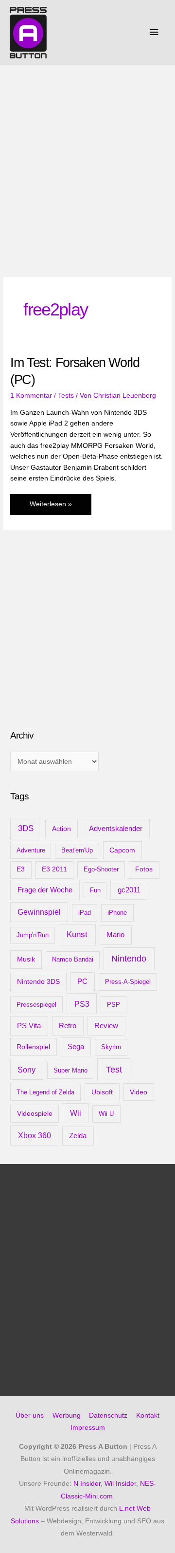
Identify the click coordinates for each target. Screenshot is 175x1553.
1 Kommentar (31, 395)
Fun (95, 890)
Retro (67, 1025)
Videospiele (34, 1113)
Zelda (78, 1136)
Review (106, 1026)
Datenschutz (108, 1415)
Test (114, 1069)
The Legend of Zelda (45, 1092)
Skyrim (111, 1047)
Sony (26, 1070)
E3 (21, 869)
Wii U (106, 1113)
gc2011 (129, 890)
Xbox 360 (34, 1135)
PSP (113, 1004)
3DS (26, 828)
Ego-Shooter (101, 869)
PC (82, 981)
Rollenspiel (33, 1047)
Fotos (144, 869)
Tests (66, 395)
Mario (115, 934)
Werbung (66, 1415)
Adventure (31, 850)
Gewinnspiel (39, 912)
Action (61, 828)
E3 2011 (54, 869)
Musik (26, 959)
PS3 (81, 1003)
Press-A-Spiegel (128, 981)
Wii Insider (120, 1483)
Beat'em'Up (77, 850)
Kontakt (147, 1415)
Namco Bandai (72, 959)
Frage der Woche (45, 890)
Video (138, 1092)
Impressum (87, 1427)
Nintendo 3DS (38, 981)
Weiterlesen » (50, 507)
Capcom (122, 850)
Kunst (77, 934)
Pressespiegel (36, 1004)
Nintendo (128, 958)
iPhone (117, 912)
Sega (76, 1047)
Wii (75, 1113)
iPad (84, 912)
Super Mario (70, 1070)
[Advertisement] (87, 157)
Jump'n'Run (33, 935)
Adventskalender (115, 828)
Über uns (30, 1415)
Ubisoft (102, 1092)
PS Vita (29, 1026)
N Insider (87, 1483)
